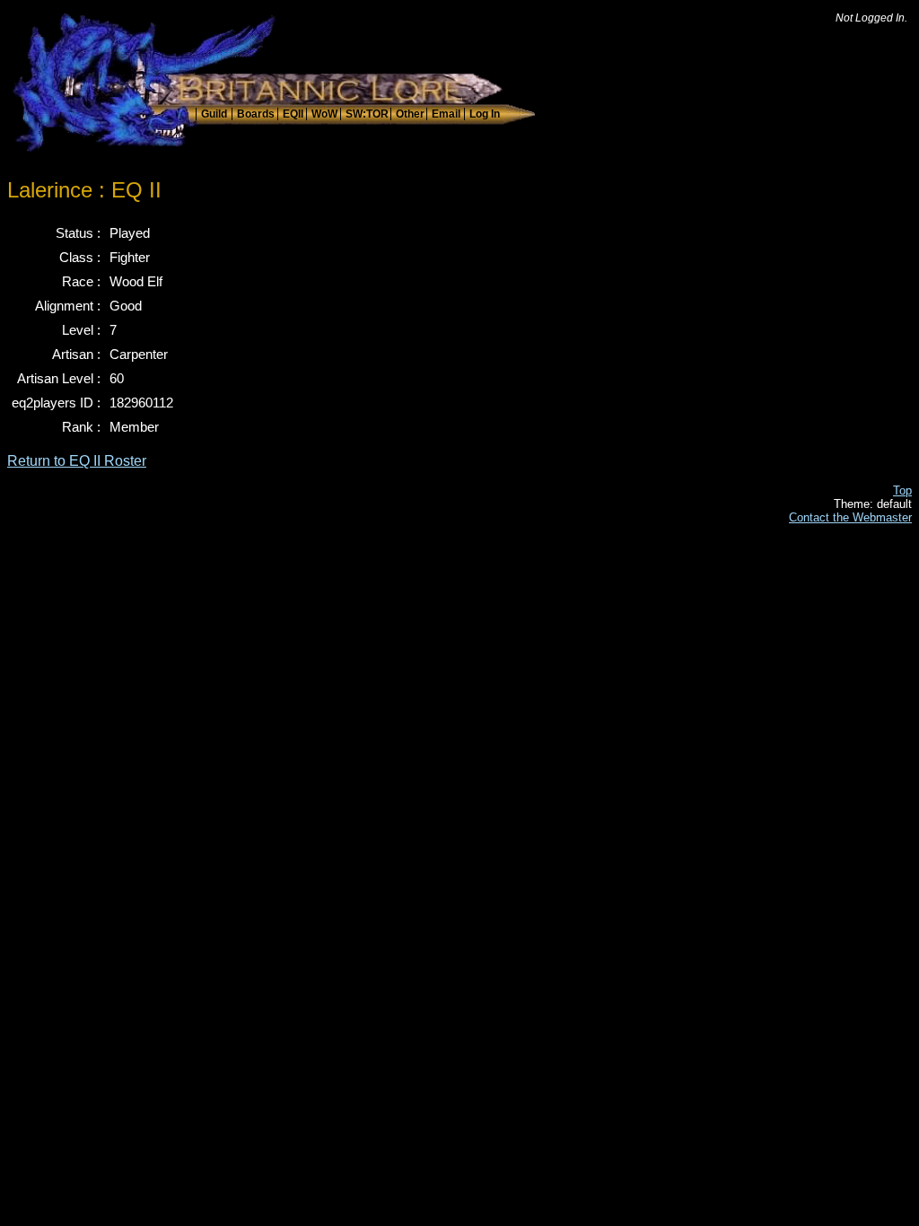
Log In (484, 114)
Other (410, 114)
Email (446, 114)
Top (902, 490)
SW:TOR (367, 114)
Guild (214, 114)
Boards (256, 114)
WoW (324, 114)
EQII (293, 114)
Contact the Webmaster (850, 517)
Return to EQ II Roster (76, 461)
